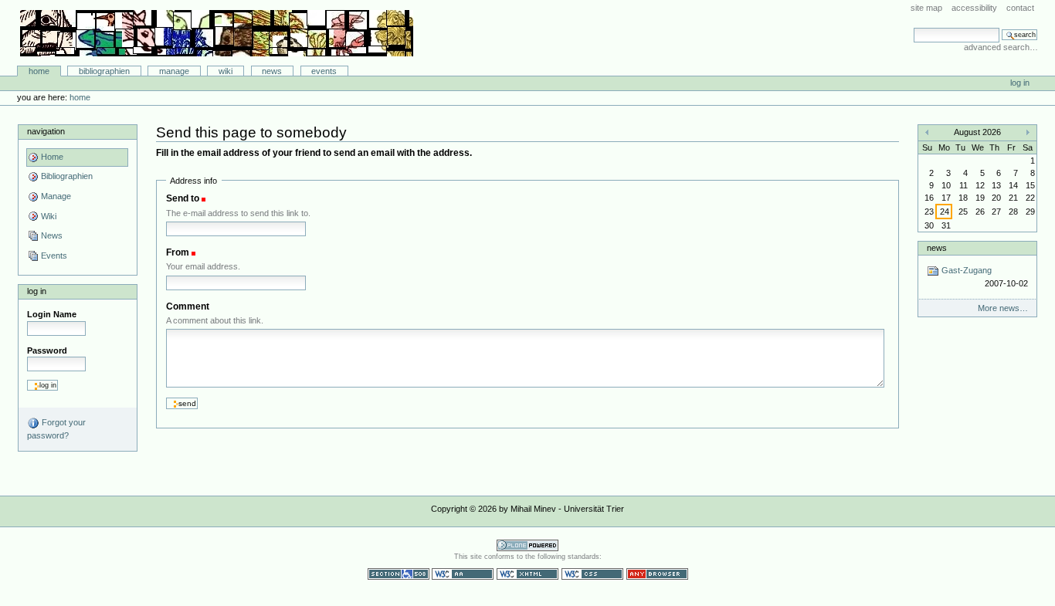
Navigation (46, 131)
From (177, 252)
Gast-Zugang (983, 277)
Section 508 (398, 574)
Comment (187, 306)
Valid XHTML (527, 574)
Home (39, 71)
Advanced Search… (1001, 47)
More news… (1003, 308)
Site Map (926, 7)
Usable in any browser (657, 574)
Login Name (51, 314)
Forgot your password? (56, 429)
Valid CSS (592, 574)
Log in (1020, 82)
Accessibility (974, 7)
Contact (1020, 7)
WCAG (463, 574)
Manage (174, 71)
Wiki (225, 71)
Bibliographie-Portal (216, 33)
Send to (182, 198)
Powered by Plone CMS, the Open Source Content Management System (527, 545)
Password (47, 350)
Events (324, 71)
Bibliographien (104, 71)
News (272, 71)
